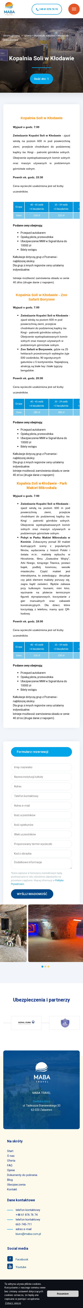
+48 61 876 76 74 (48, 9)
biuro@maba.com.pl (28, 1234)
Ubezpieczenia (16, 1184)
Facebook (21, 1259)
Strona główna (11, 35)
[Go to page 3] (48, 967)
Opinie (11, 1170)
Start (10, 1151)
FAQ (9, 1165)
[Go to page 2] (45, 967)
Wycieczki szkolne (44, 35)
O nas (10, 1156)
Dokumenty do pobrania (22, 1175)
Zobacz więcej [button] (13, 1303)
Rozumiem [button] (63, 1293)
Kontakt (12, 1189)
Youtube (20, 1267)
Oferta (28, 35)
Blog (10, 1180)
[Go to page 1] (42, 967)
